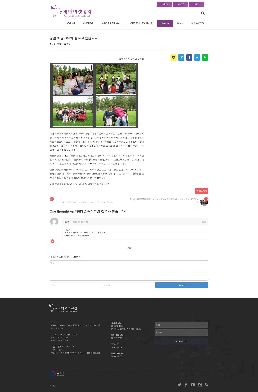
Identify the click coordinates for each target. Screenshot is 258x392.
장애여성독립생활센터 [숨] (141, 23)
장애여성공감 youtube (192, 384)
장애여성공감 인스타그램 (199, 384)
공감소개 (71, 23)
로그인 (52, 386)
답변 (204, 222)
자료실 (180, 23)
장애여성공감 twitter (179, 384)
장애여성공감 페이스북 (186, 384)
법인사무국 (88, 23)
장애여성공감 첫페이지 (71, 11)
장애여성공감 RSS (206, 384)
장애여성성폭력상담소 (111, 23)
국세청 (63, 373)
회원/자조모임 (197, 23)
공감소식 (165, 23)
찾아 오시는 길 (57, 328)
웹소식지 (203, 191)
